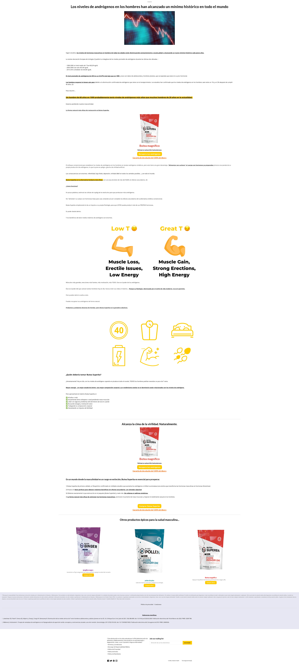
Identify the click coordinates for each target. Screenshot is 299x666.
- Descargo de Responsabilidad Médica (118, 647)
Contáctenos (157, 604)
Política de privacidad (147, 604)
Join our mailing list (157, 639)
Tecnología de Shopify (187, 660)
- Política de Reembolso (114, 654)
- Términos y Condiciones (114, 644)
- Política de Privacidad (113, 649)
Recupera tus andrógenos (149, 154)
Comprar (149, 506)
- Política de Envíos (112, 651)
